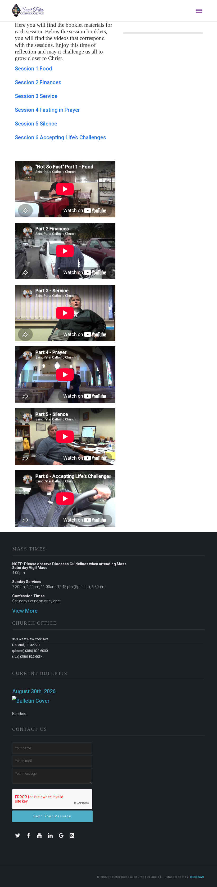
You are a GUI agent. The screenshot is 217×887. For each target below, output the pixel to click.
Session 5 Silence (36, 123)
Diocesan (197, 877)
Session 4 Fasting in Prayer (47, 110)
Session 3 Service (36, 96)
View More (25, 611)
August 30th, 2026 (34, 691)
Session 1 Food (33, 68)
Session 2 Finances (38, 82)
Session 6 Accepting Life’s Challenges (60, 137)
